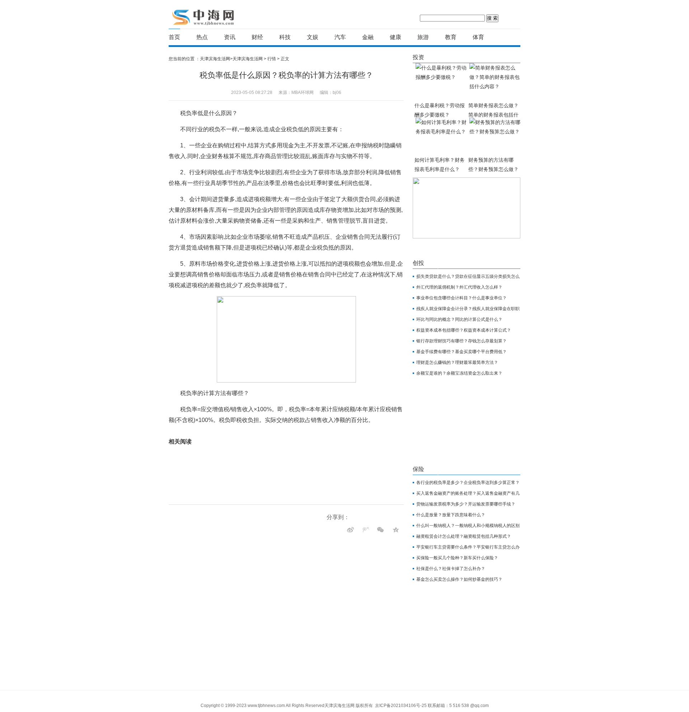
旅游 (423, 37)
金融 (368, 37)
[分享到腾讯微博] (381, 530)
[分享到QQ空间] (350, 530)
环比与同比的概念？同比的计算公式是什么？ (459, 319)
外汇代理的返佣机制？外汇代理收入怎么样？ (459, 287)
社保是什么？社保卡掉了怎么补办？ (450, 568)
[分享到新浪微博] (365, 530)
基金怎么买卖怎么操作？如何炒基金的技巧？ (459, 579)
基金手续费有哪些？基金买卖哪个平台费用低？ (461, 351)
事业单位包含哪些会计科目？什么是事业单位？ (461, 297)
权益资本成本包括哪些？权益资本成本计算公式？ (463, 330)
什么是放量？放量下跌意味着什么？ (450, 514)
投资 (418, 57)
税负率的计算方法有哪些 (262, 430)
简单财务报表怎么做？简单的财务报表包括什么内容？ (493, 115)
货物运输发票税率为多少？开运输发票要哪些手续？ (465, 504)
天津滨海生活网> (216, 58)
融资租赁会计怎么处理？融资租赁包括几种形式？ (463, 536)
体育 (478, 37)
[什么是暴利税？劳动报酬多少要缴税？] (441, 82)
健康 (395, 37)
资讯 (229, 37)
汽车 (340, 37)
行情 (271, 58)
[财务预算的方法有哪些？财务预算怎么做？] (495, 136)
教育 (450, 37)
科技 (285, 37)
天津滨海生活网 (204, 17)
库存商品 (295, 430)
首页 (174, 37)
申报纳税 (313, 430)
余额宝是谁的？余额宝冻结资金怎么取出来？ (459, 373)
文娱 (312, 37)
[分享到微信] (396, 530)
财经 (257, 37)
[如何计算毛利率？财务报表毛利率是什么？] (441, 136)
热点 (202, 37)
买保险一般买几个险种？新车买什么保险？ (457, 557)
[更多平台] (334, 527)
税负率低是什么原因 (217, 430)
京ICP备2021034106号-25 (401, 705)
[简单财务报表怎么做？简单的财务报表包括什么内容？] (495, 82)
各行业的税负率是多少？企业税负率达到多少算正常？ (468, 482)
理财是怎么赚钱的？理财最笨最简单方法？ (457, 362)
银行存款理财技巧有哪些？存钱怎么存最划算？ (461, 340)
